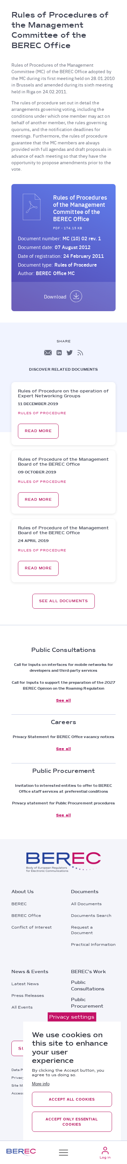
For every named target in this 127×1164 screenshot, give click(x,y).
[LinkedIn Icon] (59, 352)
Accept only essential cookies (72, 1121)
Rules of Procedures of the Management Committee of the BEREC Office (80, 208)
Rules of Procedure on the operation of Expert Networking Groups (63, 393)
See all (63, 700)
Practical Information (93, 944)
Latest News (25, 984)
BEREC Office (26, 915)
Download (55, 296)
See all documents (63, 601)
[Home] (21, 1152)
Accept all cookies (71, 1099)
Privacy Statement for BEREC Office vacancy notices (64, 736)
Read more (38, 431)
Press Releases (27, 995)
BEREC (19, 904)
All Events (22, 1007)
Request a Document (82, 930)
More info (40, 1083)
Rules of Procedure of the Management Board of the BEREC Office (63, 462)
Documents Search (91, 915)
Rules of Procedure (75, 265)
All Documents (86, 904)
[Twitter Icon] (69, 352)
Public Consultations (87, 985)
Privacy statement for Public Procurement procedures (63, 803)
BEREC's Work (88, 971)
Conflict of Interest (31, 927)
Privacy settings (71, 1017)
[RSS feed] (80, 352)
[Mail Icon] (48, 352)
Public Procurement (87, 1003)
